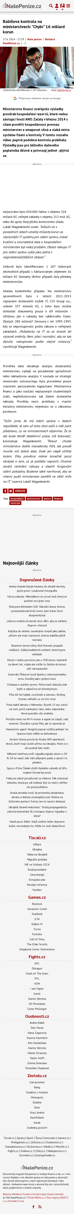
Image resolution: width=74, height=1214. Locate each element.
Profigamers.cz (20, 1142)
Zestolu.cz (37, 1075)
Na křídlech (37, 1117)
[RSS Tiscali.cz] (40, 1207)
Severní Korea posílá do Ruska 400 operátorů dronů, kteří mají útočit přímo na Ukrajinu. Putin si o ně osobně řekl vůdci (37, 743)
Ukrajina (37, 849)
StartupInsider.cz (45, 1155)
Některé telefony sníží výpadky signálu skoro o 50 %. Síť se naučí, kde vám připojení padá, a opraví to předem (37, 758)
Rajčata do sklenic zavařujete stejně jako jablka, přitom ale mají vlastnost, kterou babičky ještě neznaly (37, 635)
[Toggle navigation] (68, 5)
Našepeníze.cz (56, 1151)
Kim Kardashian (37, 1043)
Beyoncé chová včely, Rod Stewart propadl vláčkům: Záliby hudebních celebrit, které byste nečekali (37, 650)
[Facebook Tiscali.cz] (33, 1207)
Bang (37, 1087)
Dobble (37, 1102)
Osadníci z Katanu (37, 1092)
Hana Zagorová (37, 1033)
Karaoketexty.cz (15, 1146)
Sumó (37, 993)
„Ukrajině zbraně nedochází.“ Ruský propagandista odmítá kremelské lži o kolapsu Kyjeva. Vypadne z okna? (37, 811)
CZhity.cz (39, 1151)
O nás (21, 1201)
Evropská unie (37, 879)
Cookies (27, 1194)
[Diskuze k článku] (25, 43)
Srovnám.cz (26, 1155)
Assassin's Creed (37, 909)
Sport (30, 1138)
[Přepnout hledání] (51, 5)
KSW (37, 983)
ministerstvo (33, 498)
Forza (37, 929)
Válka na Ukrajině (37, 854)
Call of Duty (37, 939)
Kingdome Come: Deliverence (37, 949)
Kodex (51, 1194)
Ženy (38, 1138)
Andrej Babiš (37, 1022)
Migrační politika (37, 859)
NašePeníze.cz (64, 90)
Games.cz (37, 897)
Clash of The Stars (37, 973)
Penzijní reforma (37, 884)
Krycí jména (37, 1112)
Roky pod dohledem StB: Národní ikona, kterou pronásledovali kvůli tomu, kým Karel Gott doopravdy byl (37, 611)
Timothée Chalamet (37, 1068)
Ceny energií (37, 874)
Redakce (17, 1194)
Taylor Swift (37, 1058)
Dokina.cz (26, 1151)
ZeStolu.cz (37, 1142)
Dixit (37, 1107)
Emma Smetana (37, 1063)
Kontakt (59, 1194)
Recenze (37, 904)
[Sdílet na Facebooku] (5, 491)
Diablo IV (37, 924)
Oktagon (37, 968)
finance (58, 498)
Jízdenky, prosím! (37, 1127)
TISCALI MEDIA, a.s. (36, 1197)
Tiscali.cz (37, 837)
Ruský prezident (37, 869)
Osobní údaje (39, 1194)
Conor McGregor (37, 1009)
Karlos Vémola (37, 998)
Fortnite (37, 934)
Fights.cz (37, 957)
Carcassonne (37, 1082)
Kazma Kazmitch (37, 1038)
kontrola (15, 503)
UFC (37, 963)
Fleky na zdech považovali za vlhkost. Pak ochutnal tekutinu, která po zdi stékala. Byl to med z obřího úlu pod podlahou (37, 782)
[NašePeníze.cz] (22, 5)
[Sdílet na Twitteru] (10, 491)
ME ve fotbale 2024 (37, 864)
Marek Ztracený (37, 1053)
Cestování (49, 1138)
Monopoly (37, 1097)
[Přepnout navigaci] (57, 5)
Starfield (37, 914)
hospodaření (17, 498)
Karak (37, 1122)
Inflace (37, 844)
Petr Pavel (37, 1027)
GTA (37, 919)
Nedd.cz (49, 1146)
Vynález (37, 890)
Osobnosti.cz (37, 1016)
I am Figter (37, 988)
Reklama (7, 1194)
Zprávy (21, 1138)
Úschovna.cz (34, 1146)
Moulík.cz (61, 1146)
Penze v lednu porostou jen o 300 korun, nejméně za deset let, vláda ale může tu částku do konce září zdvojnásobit (37, 664)
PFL (37, 978)
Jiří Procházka (37, 1004)
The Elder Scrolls (37, 944)
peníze (47, 498)
